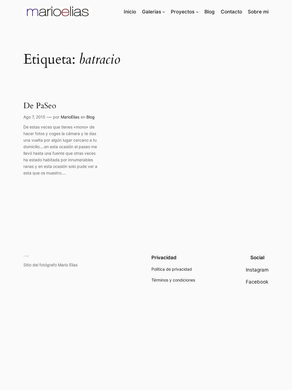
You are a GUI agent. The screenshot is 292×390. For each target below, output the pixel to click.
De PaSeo (39, 105)
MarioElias (70, 116)
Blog (90, 116)
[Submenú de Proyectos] (197, 11)
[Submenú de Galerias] (163, 11)
